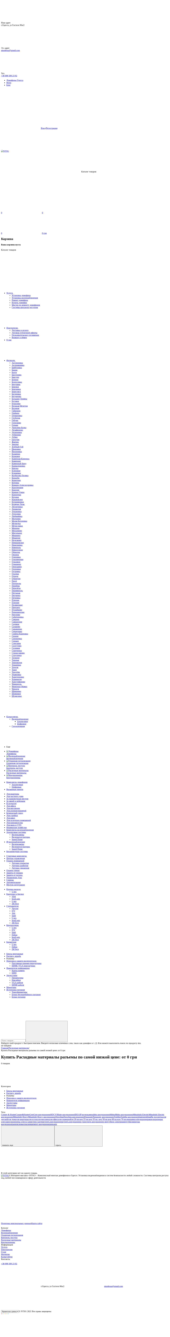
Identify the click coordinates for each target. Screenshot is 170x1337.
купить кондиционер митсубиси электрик (104, 1122)
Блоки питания (18, 997)
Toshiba (117, 1117)
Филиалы (5, 1254)
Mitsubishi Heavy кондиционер (42, 1117)
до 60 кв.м (113, 1119)
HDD (14, 973)
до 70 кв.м (123, 1119)
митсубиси (128, 1122)
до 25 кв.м (85, 1119)
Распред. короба (13, 956)
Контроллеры (12, 925)
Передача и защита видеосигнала (21, 961)
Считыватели (12, 906)
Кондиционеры (13, 778)
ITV (13, 911)
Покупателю (6, 1249)
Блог (8, 85)
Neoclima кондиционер (74, 1117)
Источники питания (15, 990)
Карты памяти (18, 970)
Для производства (14, 823)
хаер (55, 1124)
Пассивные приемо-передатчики (26, 963)
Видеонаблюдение (14, 758)
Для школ (10, 818)
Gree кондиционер (42, 1114)
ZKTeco (15, 904)
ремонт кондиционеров (42, 1124)
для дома (12, 1119)
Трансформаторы (19, 992)
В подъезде (11, 803)
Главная (4, 1048)
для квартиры (22, 1119)
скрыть (59, 1145)
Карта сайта (36, 1223)
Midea (112, 1114)
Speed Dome (17, 839)
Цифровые (16, 787)
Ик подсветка (157, 1117)
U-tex (14, 892)
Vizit (14, 896)
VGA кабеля (17, 982)
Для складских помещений (18, 820)
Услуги (4, 1247)
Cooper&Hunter (22, 1114)
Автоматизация (13, 882)
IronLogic (16, 899)
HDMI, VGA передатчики (23, 966)
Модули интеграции (15, 885)
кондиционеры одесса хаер (19, 1122)
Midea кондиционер (124, 1114)
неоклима (18, 1124)
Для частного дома (14, 796)
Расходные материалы (16, 773)
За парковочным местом (17, 799)
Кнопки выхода (13, 889)
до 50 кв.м (104, 1119)
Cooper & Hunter (8, 1114)
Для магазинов (13, 808)
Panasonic (88, 1117)
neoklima (147, 1117)
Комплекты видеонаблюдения (20, 830)
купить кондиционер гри (73, 1122)
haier (141, 1117)
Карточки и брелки (15, 894)
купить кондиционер (52, 1122)
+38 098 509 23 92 (9, 76)
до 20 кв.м (76, 1119)
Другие (15, 908)
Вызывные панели (14, 789)
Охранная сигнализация (17, 763)
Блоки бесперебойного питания (26, 994)
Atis (13, 913)
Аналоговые (17, 784)
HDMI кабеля (18, 985)
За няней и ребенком (15, 801)
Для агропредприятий (16, 811)
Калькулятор (6, 1257)
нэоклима (27, 1124)
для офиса (53, 1119)
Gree (31, 1114)
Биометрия (11, 942)
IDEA (77, 1114)
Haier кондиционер (66, 1114)
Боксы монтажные (14, 954)
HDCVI (53, 1114)
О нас (3, 1252)
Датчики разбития (20, 865)
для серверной (64, 1119)
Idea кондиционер (102, 1114)
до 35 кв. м (95, 1119)
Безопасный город (14, 813)
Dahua (14, 935)
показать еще (8, 1145)
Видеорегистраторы (21, 837)
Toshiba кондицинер (130, 1117)
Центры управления (15, 858)
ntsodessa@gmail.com (10, 50)
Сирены (10, 880)
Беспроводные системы (17, 851)
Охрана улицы (13, 870)
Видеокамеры (18, 835)
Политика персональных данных (16, 1223)
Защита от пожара (14, 873)
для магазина (43, 1119)
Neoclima (60, 1117)
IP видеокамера (87, 1114)
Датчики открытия (20, 863)
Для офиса (11, 806)
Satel (14, 916)
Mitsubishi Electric (141, 1114)
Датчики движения (20, 868)
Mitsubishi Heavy (20, 1117)
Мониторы (11, 987)
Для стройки (12, 815)
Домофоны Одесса (14, 80)
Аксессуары (11, 975)
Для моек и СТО (13, 825)
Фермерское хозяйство (16, 827)
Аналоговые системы (16, 832)
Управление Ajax (14, 877)
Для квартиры (12, 794)
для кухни (33, 1119)
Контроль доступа (14, 768)
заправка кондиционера (138, 1119)
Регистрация (51, 128)
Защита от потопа (14, 875)
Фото (8, 83)
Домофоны (11, 754)
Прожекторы (17, 978)
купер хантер (37, 1122)
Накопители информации (18, 968)
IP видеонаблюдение (15, 842)
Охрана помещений (15, 861)
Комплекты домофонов (16, 782)
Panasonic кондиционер (103, 1117)
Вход (43, 128)
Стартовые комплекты (16, 856)
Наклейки (16, 980)
